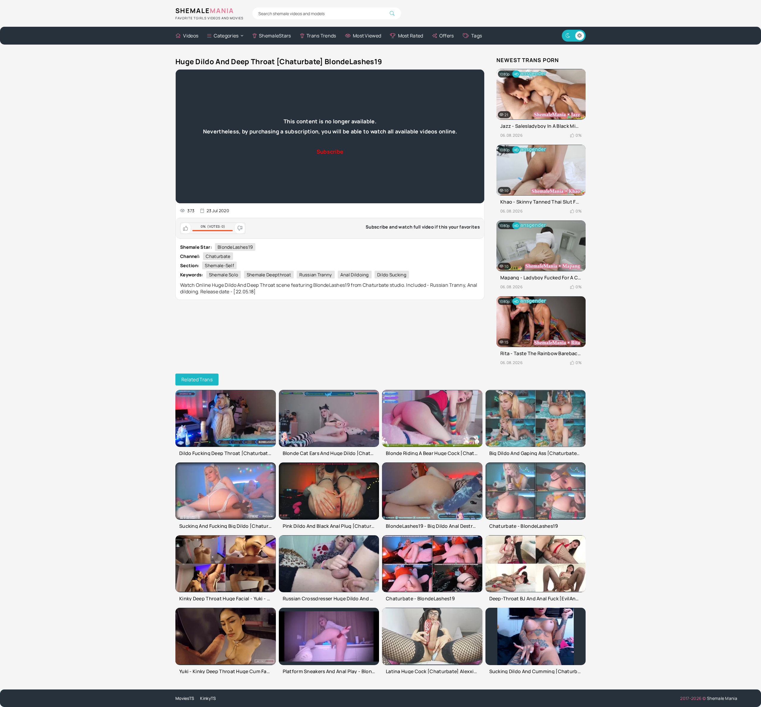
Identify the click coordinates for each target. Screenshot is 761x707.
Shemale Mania (722, 698)
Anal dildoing (354, 275)
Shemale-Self (219, 265)
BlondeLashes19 (235, 247)
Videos (190, 35)
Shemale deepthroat (269, 275)
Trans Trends (321, 35)
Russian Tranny (315, 275)
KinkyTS (208, 698)
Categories (226, 35)
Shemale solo (223, 275)
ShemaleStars (275, 35)
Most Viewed (367, 35)
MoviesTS (184, 698)
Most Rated (410, 35)
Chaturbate (218, 256)
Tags (476, 35)
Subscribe (330, 151)
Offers (446, 35)
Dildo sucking (391, 275)
